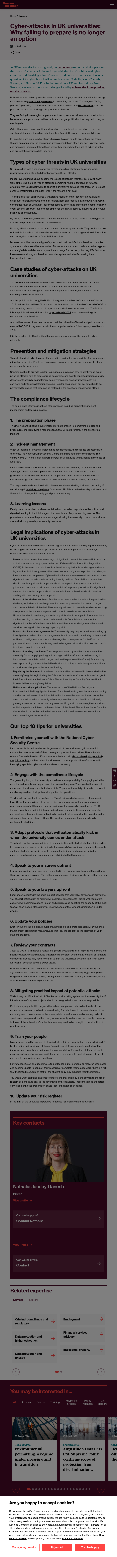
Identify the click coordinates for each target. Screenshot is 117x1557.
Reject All (57, 1547)
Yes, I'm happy (90, 1547)
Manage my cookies (24, 1547)
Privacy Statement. (72, 1538)
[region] (58, 1526)
